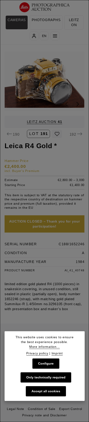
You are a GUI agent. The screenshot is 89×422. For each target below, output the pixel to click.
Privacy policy (37, 353)
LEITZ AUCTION (44, 122)
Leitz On (74, 22)
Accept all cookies (45, 391)
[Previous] (67, 104)
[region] (44, 81)
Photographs (46, 20)
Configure (46, 363)
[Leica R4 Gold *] (44, 81)
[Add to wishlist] (57, 134)
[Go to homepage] (44, 7)
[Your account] (34, 35)
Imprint (57, 353)
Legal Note (15, 409)
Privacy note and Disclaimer (44, 415)
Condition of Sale (41, 409)
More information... (44, 346)
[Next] (77, 104)
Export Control (70, 409)
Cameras (17, 20)
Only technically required (45, 377)
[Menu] (55, 35)
